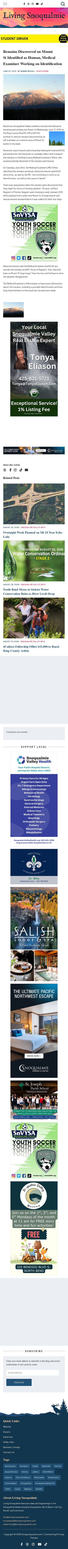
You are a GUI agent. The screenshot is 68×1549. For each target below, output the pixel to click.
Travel (17, 1489)
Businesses (10, 1466)
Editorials (46, 1466)
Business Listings (11, 1447)
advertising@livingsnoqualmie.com (19, 1524)
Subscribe (19, 1382)
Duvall (35, 1466)
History (25, 1472)
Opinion (8, 1477)
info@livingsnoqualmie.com (16, 1517)
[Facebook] (11, 470)
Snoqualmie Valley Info (33, 527)
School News (10, 1483)
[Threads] (5, 470)
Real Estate (39, 1477)
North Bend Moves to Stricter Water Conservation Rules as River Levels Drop (29, 591)
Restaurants (53, 1477)
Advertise (7, 1437)
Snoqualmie (26, 1483)
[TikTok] (22, 470)
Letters (35, 1472)
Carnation (24, 1466)
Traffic (8, 1489)
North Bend (43, 71)
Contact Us (8, 1452)
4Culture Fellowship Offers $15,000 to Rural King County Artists (31, 648)
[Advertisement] (34, 690)
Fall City (58, 1466)
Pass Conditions (23, 1477)
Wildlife (39, 1489)
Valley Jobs (8, 1442)
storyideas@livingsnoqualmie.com (19, 1520)
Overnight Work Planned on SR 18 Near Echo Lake (32, 534)
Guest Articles (11, 1472)
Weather (7, 1426)
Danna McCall (28, 71)
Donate (6, 1431)
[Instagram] (16, 470)
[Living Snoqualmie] (34, 16)
